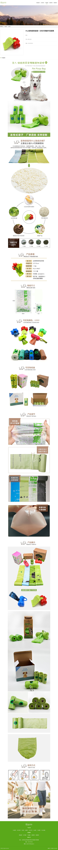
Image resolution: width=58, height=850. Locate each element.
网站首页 (38, 2)
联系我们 (55, 2)
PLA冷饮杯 (19, 830)
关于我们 (42, 2)
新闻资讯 (51, 2)
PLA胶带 (38, 830)
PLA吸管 (14, 830)
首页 (2, 26)
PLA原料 (26, 830)
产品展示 (46, 2)
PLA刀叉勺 (30, 830)
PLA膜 (23, 830)
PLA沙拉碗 (43, 830)
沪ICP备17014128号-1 (54, 848)
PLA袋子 (9, 26)
